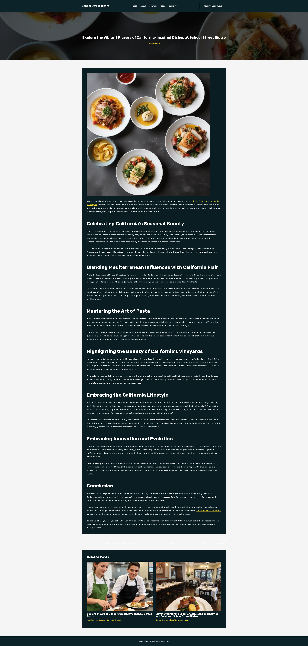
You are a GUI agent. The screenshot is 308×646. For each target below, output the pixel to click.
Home (134, 6)
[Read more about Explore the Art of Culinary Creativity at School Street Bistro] (120, 586)
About (143, 6)
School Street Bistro (95, 6)
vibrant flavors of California (208, 510)
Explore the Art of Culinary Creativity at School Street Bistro (119, 615)
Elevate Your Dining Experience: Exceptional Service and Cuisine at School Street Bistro (187, 615)
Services (153, 6)
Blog (163, 6)
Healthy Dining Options (96, 620)
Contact (172, 6)
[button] (213, 6)
